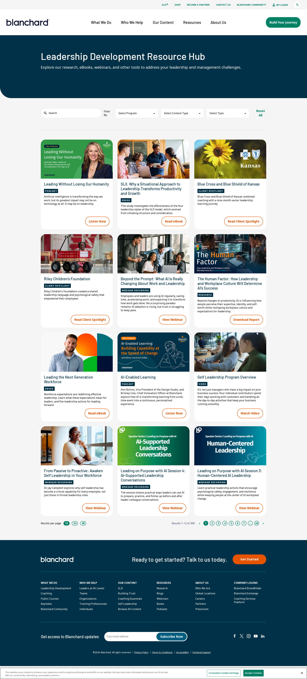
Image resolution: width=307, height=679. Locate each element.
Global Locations (205, 593)
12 (66, 523)
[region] (153, 673)
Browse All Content (129, 609)
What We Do (49, 583)
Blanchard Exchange (246, 593)
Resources (164, 583)
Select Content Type (176, 113)
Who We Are (202, 588)
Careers (200, 598)
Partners (200, 604)
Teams (83, 593)
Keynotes (46, 604)
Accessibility (182, 652)
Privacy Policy (141, 652)
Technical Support (201, 652)
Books (160, 604)
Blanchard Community (251, 4)
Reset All (260, 113)
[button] (297, 5)
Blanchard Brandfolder (247, 588)
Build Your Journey (283, 22)
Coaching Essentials (130, 598)
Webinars (162, 598)
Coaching (46, 593)
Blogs (160, 593)
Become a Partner (198, 4)
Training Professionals (93, 604)
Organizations (88, 598)
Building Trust (126, 593)
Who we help (88, 583)
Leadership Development (56, 588)
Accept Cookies (253, 672)
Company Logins (246, 583)
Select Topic (217, 113)
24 (74, 523)
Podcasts (162, 609)
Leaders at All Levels (91, 588)
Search (53, 113)
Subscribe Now (171, 637)
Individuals (86, 609)
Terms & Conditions (162, 652)
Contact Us (223, 4)
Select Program (127, 113)
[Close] (301, 672)
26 (256, 523)
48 (83, 523)
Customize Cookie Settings (224, 672)
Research (162, 588)
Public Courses (50, 598)
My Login (282, 4)
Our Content (127, 583)
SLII (165, 4)
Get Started (249, 559)
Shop (178, 4)
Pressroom (201, 609)
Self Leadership (127, 604)
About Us (202, 583)
